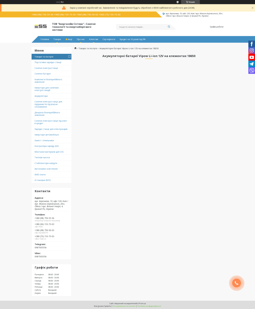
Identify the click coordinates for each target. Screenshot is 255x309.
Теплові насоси (42, 157)
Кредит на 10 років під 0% (133, 39)
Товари (57, 39)
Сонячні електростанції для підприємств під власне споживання (48, 104)
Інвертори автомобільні (47, 134)
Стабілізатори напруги (46, 163)
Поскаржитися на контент (124, 306)
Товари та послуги (44, 56)
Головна (44, 39)
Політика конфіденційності (149, 306)
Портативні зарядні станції (48, 62)
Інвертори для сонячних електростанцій (47, 89)
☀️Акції (68, 39)
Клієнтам (93, 39)
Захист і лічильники (44, 140)
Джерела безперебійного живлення (47, 114)
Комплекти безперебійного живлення (48, 80)
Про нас (81, 39)
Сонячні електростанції (46, 68)
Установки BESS (43, 180)
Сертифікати (109, 39)
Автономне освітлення (46, 168)
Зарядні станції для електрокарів (51, 129)
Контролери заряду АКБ (47, 146)
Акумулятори (41, 96)
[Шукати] (169, 27)
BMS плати (40, 174)
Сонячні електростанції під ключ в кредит (51, 122)
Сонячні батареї (43, 73)
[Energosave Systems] (40, 26)
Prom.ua (142, 303)
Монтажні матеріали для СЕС (49, 151)
